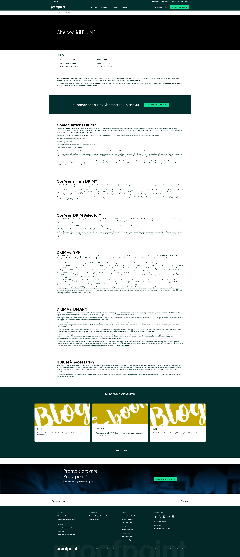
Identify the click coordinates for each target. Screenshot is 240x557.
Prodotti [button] (93, 7)
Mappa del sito (123, 549)
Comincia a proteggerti (164, 479)
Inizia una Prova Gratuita (156, 105)
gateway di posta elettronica (102, 154)
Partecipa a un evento (160, 521)
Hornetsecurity (126, 540)
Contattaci (157, 525)
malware (78, 199)
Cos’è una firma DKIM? (68, 63)
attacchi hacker (97, 346)
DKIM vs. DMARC (103, 63)
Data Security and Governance (66, 519)
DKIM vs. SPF (102, 60)
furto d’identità (123, 346)
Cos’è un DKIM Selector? (69, 67)
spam (104, 366)
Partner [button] (155, 2)
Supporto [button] (164, 2)
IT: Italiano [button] (182, 2)
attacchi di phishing (66, 199)
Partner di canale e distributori (66, 528)
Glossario (54, 13)
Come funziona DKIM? (68, 60)
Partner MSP (60, 531)
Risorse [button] (115, 7)
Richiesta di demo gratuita (162, 528)
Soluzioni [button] (104, 7)
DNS (103, 156)
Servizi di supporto (94, 519)
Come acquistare (127, 522)
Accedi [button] (172, 2)
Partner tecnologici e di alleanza (66, 534)
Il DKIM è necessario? (105, 67)
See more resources (120, 451)
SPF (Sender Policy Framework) (170, 83)
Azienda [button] (125, 7)
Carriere (124, 526)
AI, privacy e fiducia (127, 536)
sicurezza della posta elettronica (86, 85)
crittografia (135, 80)
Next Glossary (182, 501)
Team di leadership (127, 529)
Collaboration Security (63, 516)
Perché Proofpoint (127, 519)
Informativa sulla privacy (109, 549)
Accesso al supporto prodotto (98, 516)
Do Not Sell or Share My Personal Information (143, 549)
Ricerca (55, 2)
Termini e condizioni (93, 549)
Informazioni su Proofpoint (130, 516)
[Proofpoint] (59, 7)
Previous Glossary (59, 501)
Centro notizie (126, 533)
